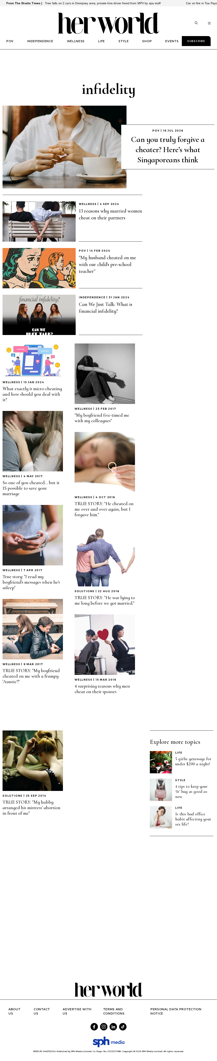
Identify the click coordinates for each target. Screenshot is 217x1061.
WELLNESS (76, 41)
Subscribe (196, 41)
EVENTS (171, 41)
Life (178, 752)
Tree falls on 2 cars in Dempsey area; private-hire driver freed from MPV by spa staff (79, 3)
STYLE (123, 41)
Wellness (87, 204)
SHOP (147, 41)
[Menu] (209, 23)
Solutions (85, 591)
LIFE (101, 41)
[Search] (196, 23)
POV (10, 41)
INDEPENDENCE (40, 41)
